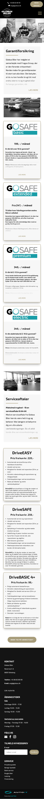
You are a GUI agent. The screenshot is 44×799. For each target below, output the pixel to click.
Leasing (7, 776)
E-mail (6, 748)
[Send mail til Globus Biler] (6, 736)
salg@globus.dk (14, 683)
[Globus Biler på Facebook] (10, 736)
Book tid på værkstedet (22, 640)
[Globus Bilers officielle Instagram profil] (14, 736)
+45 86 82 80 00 (15, 3)
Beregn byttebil (9, 768)
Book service (36, 4)
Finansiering (8, 779)
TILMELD (34, 752)
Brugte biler (8, 773)
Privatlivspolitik (10, 765)
